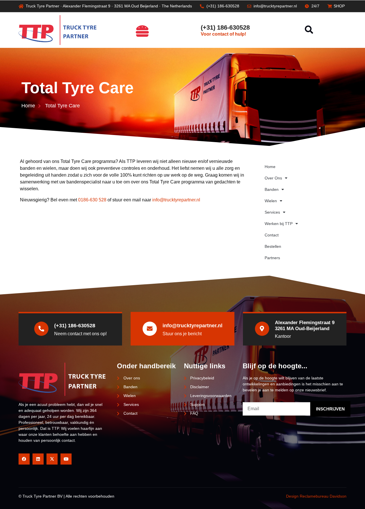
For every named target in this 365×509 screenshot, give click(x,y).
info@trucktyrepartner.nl (176, 199)
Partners (272, 257)
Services (272, 212)
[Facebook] (24, 459)
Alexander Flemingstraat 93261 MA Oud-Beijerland (304, 325)
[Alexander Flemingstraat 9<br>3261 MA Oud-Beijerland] (262, 329)
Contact (272, 235)
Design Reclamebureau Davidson (316, 496)
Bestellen (273, 246)
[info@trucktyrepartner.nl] (150, 329)
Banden (272, 189)
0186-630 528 (92, 199)
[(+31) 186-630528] (192, 30)
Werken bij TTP (279, 223)
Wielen (271, 201)
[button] (309, 30)
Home (270, 166)
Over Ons (273, 178)
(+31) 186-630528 (225, 27)
